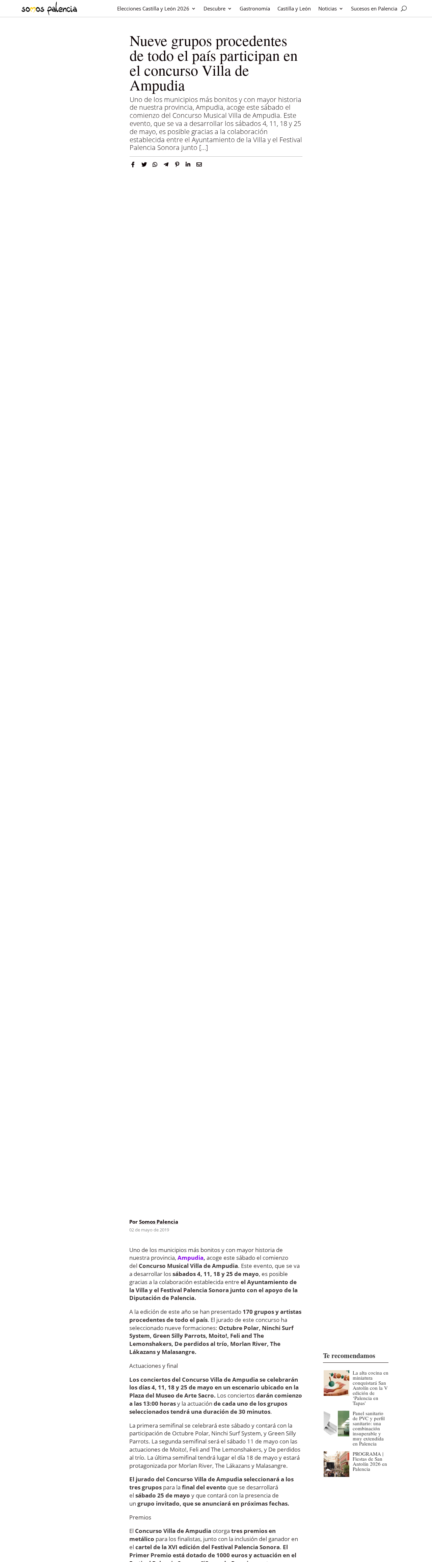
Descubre (214, 8)
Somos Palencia (158, 1221)
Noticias (327, 8)
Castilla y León (294, 8)
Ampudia (191, 1257)
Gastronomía (255, 8)
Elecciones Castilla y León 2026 (153, 8)
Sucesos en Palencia (374, 8)
